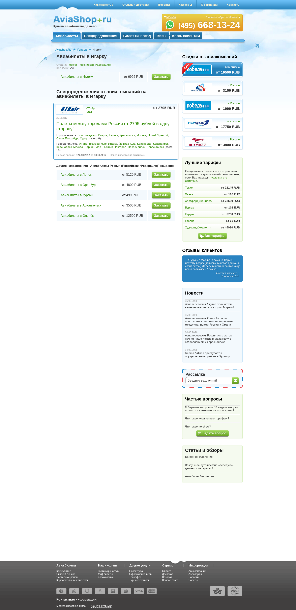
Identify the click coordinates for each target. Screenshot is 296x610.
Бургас (189, 207)
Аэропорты (195, 574)
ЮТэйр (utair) (90, 110)
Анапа (83, 143)
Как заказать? (103, 4)
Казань (113, 135)
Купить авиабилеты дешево (74, 26)
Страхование (106, 577)
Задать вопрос (215, 433)
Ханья (189, 194)
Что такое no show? (198, 426)
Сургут (84, 138)
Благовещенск (87, 135)
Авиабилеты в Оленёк (77, 215)
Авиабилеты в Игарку (77, 76)
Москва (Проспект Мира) (71, 605)
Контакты (233, 4)
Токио (189, 187)
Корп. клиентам (186, 36)
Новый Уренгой (158, 135)
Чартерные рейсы (67, 577)
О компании (209, 4)
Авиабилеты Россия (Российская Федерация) (124, 165)
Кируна (190, 214)
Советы (193, 580)
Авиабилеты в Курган (77, 195)
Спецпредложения (100, 36)
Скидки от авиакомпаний (209, 56)
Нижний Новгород (114, 146)
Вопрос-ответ (170, 580)
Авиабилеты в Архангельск (81, 205)
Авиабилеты (66, 36)
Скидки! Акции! (65, 574)
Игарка (102, 135)
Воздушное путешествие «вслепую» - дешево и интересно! (210, 466)
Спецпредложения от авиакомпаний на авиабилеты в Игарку (101, 94)
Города (82, 49)
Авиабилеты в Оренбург (79, 185)
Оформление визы (140, 574)
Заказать (161, 76)
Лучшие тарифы (203, 162)
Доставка (167, 574)
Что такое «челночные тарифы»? (207, 418)
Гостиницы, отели (108, 571)
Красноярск (127, 135)
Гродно (190, 220)
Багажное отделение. (199, 456)
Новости (194, 293)
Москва (141, 135)
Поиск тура (136, 571)
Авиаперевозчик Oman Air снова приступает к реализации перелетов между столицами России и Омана (209, 321)
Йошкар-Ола (127, 143)
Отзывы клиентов (202, 250)
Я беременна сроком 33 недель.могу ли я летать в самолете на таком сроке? (211, 409)
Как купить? (63, 571)
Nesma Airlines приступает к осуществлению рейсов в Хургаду (207, 354)
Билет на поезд (137, 36)
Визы (161, 36)
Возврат (164, 4)
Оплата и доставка (135, 4)
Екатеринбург (98, 143)
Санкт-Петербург (67, 138)
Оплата (166, 571)
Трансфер (135, 577)
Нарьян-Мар (93, 146)
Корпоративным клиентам (72, 580)
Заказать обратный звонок (223, 17)
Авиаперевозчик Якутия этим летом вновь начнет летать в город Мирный (209, 305)
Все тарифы (215, 236)
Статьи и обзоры (204, 450)
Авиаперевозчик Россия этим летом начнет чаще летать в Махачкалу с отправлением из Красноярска (208, 338)
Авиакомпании (197, 571)
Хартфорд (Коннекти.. (199, 200)
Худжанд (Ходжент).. (198, 227)
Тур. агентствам (139, 580)
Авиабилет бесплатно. (200, 476)
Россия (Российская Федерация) (89, 64)
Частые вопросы (203, 398)
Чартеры (185, 4)
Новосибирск (136, 146)
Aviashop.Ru (63, 49)
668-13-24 (209, 25)
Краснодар (144, 143)
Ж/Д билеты (105, 574)
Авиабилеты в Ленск (76, 174)
